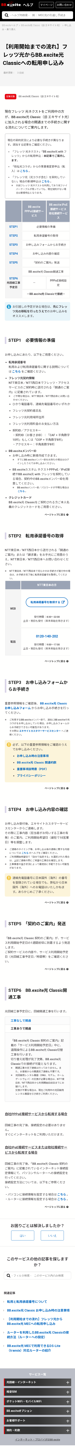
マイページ (46, 4)
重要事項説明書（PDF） (32, 769)
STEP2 (13, 235)
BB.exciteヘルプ (10, 25)
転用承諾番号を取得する (45, 602)
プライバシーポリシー (31, 775)
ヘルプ (28, 5)
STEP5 (13, 262)
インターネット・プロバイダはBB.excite (37, 1439)
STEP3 (13, 244)
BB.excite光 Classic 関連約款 (36, 762)
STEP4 (13, 253)
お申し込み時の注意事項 (33, 756)
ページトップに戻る (55, 514)
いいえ (52, 1235)
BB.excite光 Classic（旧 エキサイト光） (41, 25)
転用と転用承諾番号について (27, 1302)
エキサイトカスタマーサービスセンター (40, 731)
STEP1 (13, 226)
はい (23, 1235)
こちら (24, 171)
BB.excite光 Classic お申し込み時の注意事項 (38, 1310)
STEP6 (13, 278)
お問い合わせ (64, 4)
